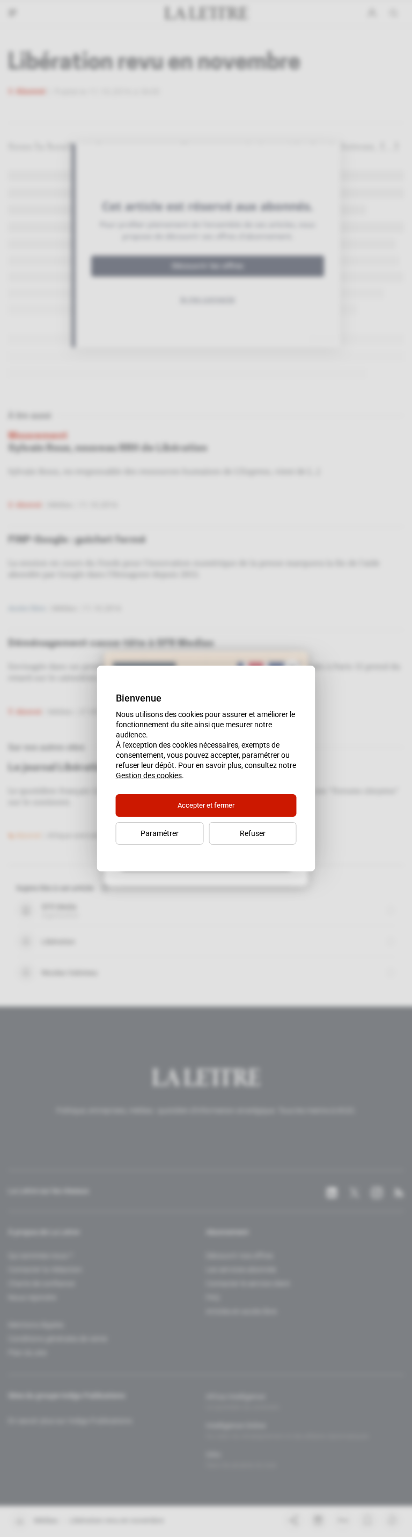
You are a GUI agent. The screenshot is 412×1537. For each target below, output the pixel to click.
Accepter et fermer (206, 805)
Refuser (253, 833)
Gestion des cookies (149, 775)
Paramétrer (160, 833)
